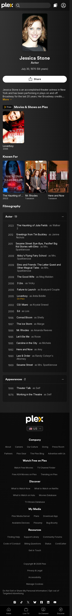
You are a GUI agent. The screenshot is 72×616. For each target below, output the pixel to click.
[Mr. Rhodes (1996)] (36, 180)
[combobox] (36, 5)
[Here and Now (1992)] (58, 180)
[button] (63, 5)
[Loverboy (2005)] (13, 130)
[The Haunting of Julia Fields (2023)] (13, 180)
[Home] (7, 5)
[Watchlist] (55, 5)
